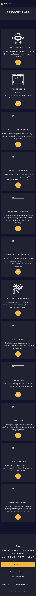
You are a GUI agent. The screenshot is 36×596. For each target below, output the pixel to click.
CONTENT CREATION (18, 461)
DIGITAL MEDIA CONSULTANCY (18, 48)
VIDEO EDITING (18, 339)
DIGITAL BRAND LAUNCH (18, 130)
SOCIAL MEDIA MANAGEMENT (18, 255)
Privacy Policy (7, 584)
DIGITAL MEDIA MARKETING (18, 211)
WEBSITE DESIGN (18, 89)
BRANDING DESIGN (18, 380)
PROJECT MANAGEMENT (18, 502)
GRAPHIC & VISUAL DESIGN (18, 298)
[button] (33, 3)
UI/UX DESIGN (18, 421)
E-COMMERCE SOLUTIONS (18, 171)
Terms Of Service (21, 584)
